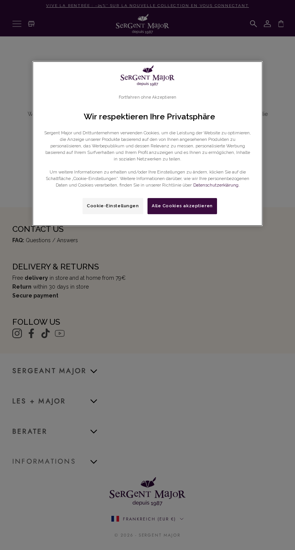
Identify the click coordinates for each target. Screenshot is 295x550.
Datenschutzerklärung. (216, 185)
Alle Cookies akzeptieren (182, 205)
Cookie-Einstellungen (113, 205)
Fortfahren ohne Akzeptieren (148, 97)
